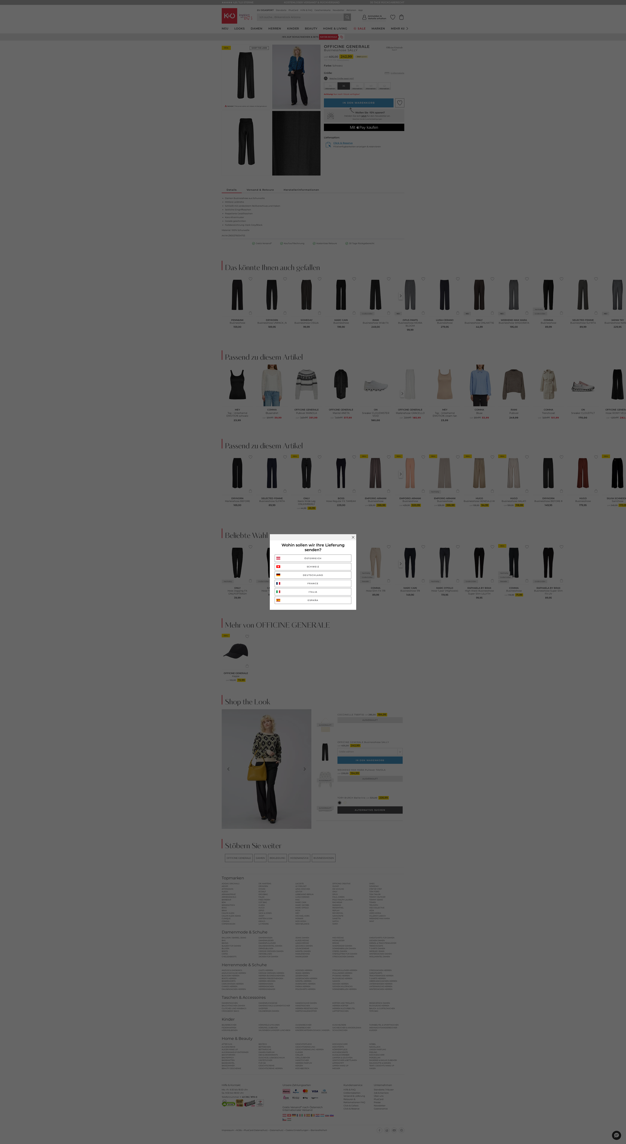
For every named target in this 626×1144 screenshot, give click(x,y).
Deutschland (313, 575)
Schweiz (313, 566)
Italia (313, 592)
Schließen (353, 537)
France (312, 583)
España (313, 600)
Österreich (313, 558)
